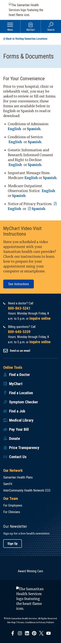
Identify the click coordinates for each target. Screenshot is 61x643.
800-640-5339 (19, 331)
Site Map (11, 622)
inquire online (40, 318)
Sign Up (12, 544)
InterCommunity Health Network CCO (26, 490)
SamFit (7, 484)
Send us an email (20, 350)
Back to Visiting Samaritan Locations (26, 38)
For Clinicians (11, 512)
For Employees (12, 505)
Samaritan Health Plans (18, 477)
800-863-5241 (19, 308)
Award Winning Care (30, 571)
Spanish (34, 129)
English (15, 129)
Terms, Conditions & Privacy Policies (35, 622)
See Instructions (18, 284)
